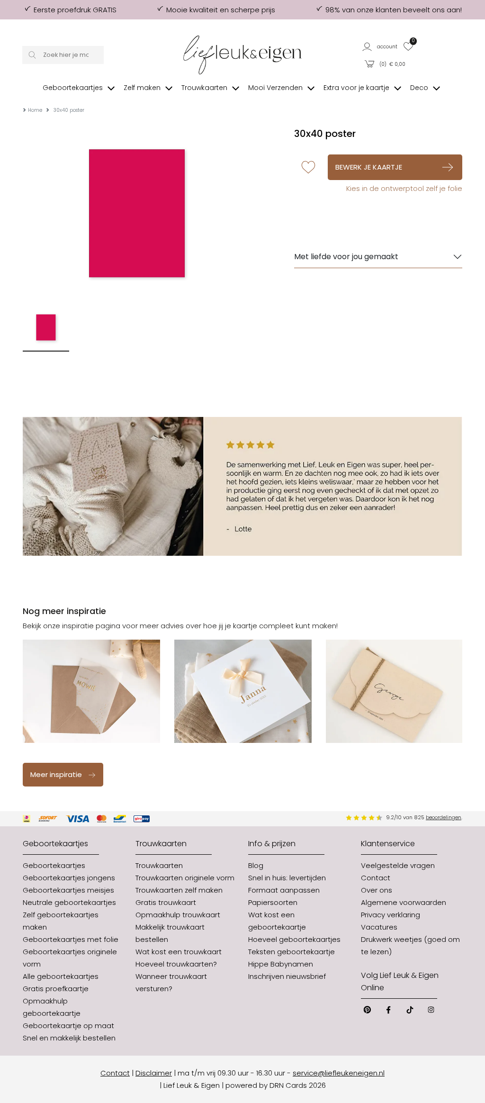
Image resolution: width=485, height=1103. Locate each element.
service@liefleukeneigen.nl (339, 1073)
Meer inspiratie (56, 774)
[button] (380, 46)
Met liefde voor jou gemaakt (346, 256)
